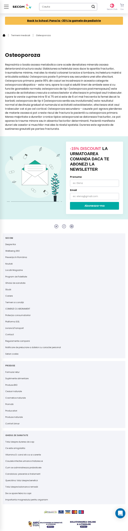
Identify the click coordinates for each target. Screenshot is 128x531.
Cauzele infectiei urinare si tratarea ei (24, 461)
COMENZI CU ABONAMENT (17, 308)
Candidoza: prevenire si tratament (22, 473)
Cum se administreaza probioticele (23, 467)
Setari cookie (11, 353)
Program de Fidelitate (16, 276)
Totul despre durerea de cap (19, 441)
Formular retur (12, 372)
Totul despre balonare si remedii (21, 486)
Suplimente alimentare (16, 378)
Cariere (9, 295)
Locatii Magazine (14, 270)
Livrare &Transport (14, 328)
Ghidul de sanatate (15, 283)
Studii (8, 289)
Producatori (11, 410)
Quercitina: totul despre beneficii (21, 480)
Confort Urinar (12, 423)
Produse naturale (14, 417)
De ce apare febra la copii (18, 493)
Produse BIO (11, 385)
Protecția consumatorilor (17, 315)
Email (73, 190)
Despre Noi (10, 244)
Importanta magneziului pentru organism (26, 499)
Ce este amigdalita (15, 448)
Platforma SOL (12, 321)
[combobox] (68, 6)
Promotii (9, 404)
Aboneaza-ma (94, 206)
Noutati (9, 263)
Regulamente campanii (17, 341)
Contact (9, 334)
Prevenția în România (16, 257)
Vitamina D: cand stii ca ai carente (23, 454)
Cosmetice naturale (15, 397)
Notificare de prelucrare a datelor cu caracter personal (33, 347)
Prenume (76, 177)
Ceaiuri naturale (13, 391)
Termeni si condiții (14, 302)
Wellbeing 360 (12, 250)
